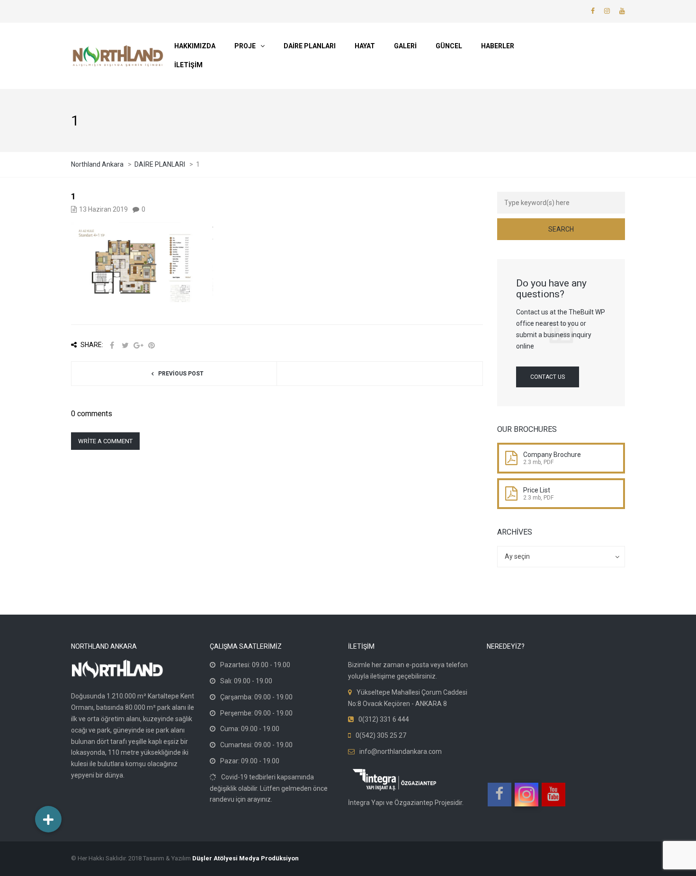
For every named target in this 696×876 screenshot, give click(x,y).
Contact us (547, 377)
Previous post (181, 373)
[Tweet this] (125, 345)
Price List (536, 490)
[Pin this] (151, 345)
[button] (48, 819)
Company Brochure (552, 454)
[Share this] (111, 345)
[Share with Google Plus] (138, 345)
